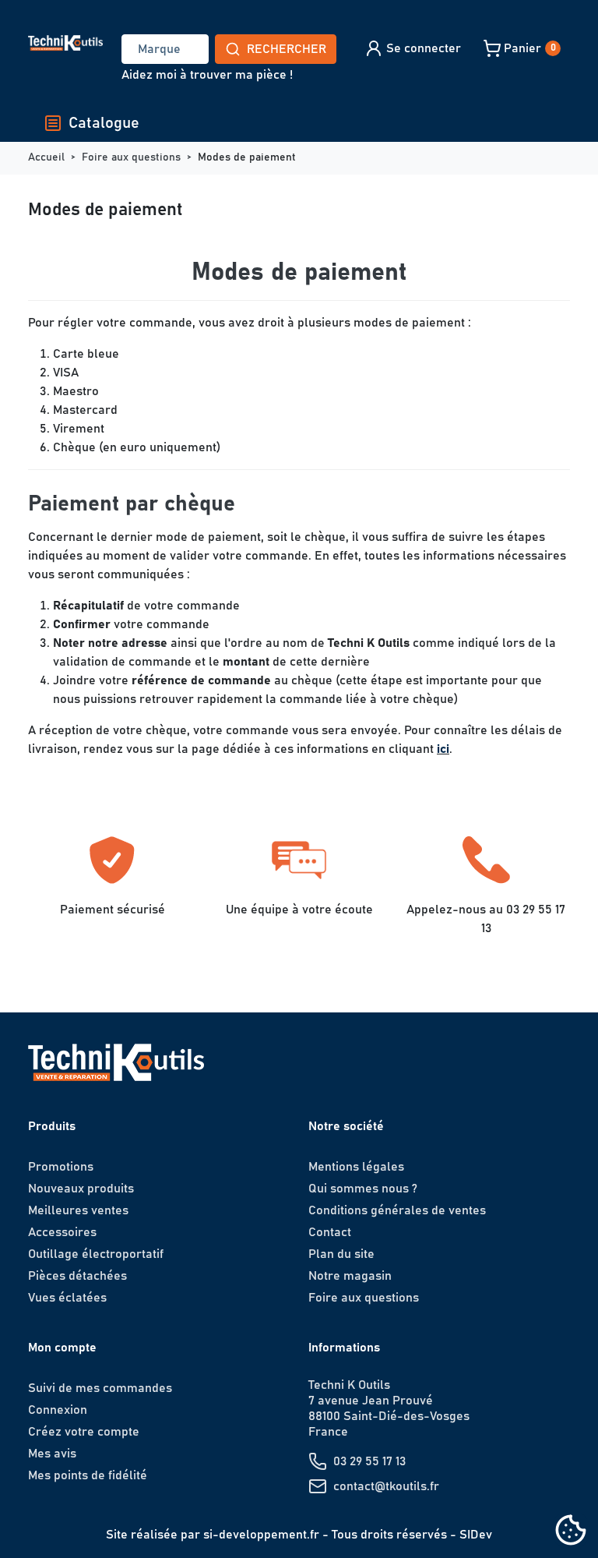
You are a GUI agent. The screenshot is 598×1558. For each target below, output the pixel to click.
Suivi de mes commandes (100, 1388)
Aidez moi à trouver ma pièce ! (207, 75)
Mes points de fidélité (87, 1475)
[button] (412, 48)
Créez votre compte (83, 1432)
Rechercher (286, 49)
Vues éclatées (67, 1297)
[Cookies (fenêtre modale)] (570, 1531)
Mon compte (62, 1347)
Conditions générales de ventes (397, 1210)
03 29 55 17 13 (369, 1461)
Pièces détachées (77, 1276)
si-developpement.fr (261, 1534)
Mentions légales (356, 1167)
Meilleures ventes (78, 1210)
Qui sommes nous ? (362, 1188)
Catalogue (104, 123)
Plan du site (341, 1254)
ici (443, 749)
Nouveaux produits (81, 1188)
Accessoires (62, 1232)
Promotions (60, 1167)
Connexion (57, 1410)
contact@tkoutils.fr (386, 1486)
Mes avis (52, 1453)
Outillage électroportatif (96, 1254)
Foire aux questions (363, 1297)
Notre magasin (350, 1276)
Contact (329, 1232)
